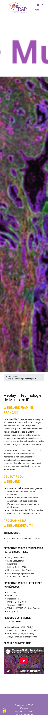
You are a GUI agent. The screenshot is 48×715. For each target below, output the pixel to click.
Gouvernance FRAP (24, 705)
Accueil (8, 376)
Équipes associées (24, 711)
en (43, 5)
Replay (15, 376)
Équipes (24, 708)
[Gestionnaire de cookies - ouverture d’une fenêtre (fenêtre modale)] (4, 711)
